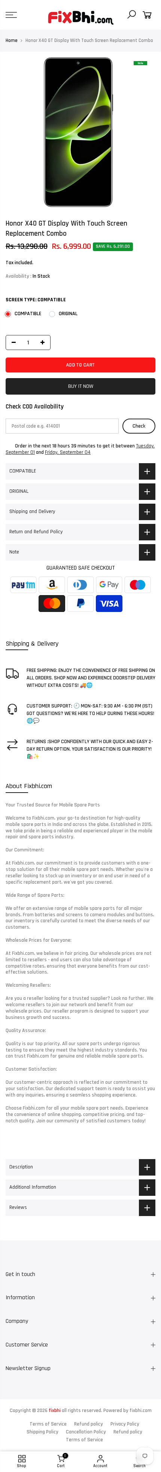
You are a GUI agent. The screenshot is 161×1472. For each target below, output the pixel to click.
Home (12, 40)
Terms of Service (48, 1424)
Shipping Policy (42, 1432)
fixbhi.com (141, 1410)
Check (139, 426)
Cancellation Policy (86, 1432)
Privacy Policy (124, 1424)
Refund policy (88, 1424)
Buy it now (80, 386)
